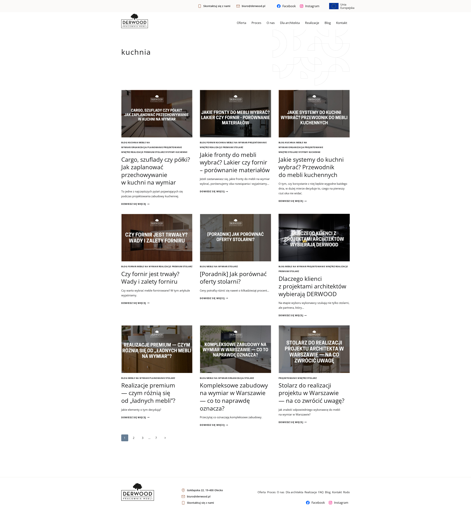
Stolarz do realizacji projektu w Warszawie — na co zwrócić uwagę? (311, 392)
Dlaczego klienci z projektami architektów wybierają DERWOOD (312, 286)
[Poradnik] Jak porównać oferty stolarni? (233, 277)
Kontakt (341, 23)
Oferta (241, 23)
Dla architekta (290, 23)
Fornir (211, 142)
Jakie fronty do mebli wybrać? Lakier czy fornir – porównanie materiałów (235, 162)
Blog (328, 23)
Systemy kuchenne (176, 152)
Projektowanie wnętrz (321, 266)
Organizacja (139, 147)
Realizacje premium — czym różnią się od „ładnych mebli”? (148, 392)
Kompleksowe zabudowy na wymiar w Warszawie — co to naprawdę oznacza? (234, 396)
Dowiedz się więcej (135, 204)
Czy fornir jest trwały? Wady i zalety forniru (150, 277)
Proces (256, 23)
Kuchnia (133, 142)
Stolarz (160, 152)
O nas (271, 23)
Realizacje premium (142, 152)
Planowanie (155, 147)
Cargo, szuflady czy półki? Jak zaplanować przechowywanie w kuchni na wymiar (155, 170)
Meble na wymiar (237, 142)
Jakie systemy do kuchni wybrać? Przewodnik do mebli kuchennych (311, 167)
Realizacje (312, 23)
